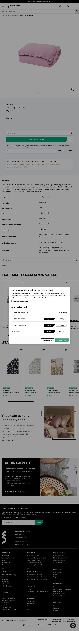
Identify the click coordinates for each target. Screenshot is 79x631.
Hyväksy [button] (61, 319)
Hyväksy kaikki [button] (62, 340)
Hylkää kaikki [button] (47, 340)
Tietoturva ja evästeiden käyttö (19, 301)
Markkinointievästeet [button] (19, 325)
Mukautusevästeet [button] (18, 319)
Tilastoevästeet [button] (17, 332)
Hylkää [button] (49, 319)
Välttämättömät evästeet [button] (20, 312)
